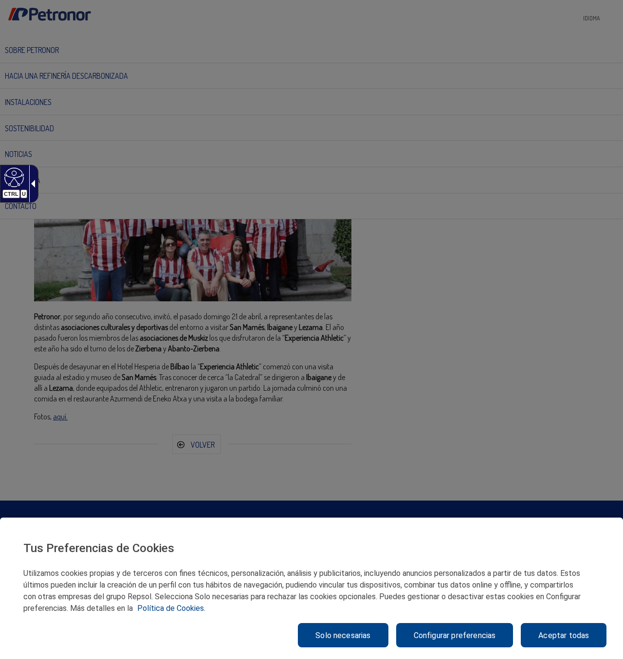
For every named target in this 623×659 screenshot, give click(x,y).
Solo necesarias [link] (342, 635)
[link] (12, 177)
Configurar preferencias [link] (455, 635)
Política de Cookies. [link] (171, 608)
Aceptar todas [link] (563, 635)
